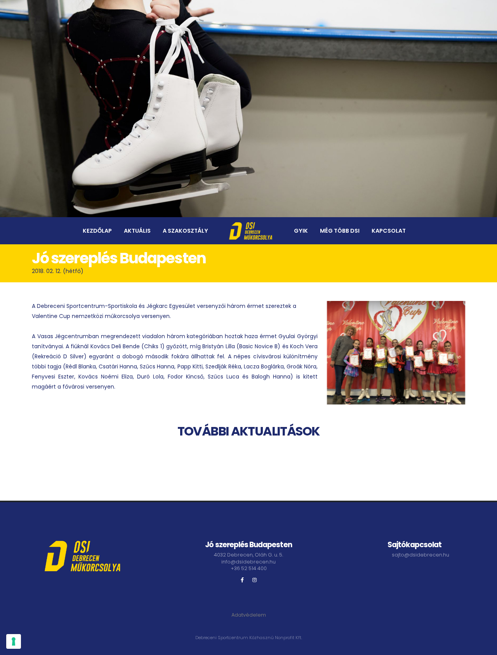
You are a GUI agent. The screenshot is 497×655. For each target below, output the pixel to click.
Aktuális (137, 231)
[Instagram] (254, 580)
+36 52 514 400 (249, 568)
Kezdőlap (97, 231)
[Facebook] (242, 580)
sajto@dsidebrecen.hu (420, 554)
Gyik (301, 231)
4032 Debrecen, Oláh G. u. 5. (248, 554)
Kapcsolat (389, 231)
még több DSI (340, 231)
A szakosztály (185, 231)
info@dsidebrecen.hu (248, 561)
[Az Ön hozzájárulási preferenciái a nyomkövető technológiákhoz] (13, 641)
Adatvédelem (248, 615)
